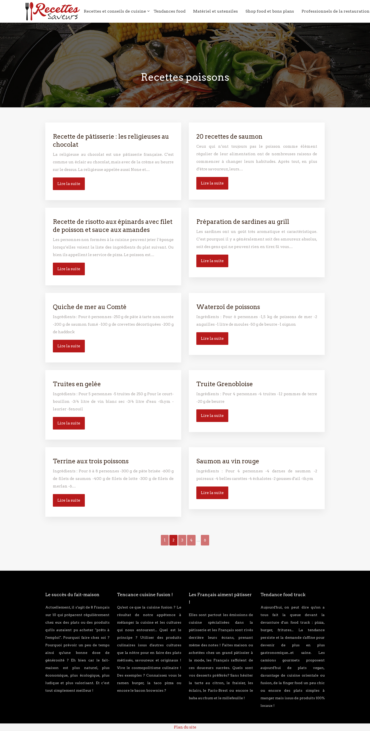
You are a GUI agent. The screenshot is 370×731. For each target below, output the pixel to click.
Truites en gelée (77, 384)
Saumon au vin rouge (227, 461)
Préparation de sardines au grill (242, 221)
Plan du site (185, 727)
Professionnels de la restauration (335, 11)
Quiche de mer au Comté (90, 307)
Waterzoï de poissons (228, 307)
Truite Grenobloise (224, 384)
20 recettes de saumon (229, 136)
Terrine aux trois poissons (91, 461)
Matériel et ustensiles (215, 11)
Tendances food (170, 11)
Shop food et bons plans (269, 11)
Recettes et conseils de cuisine (115, 11)
